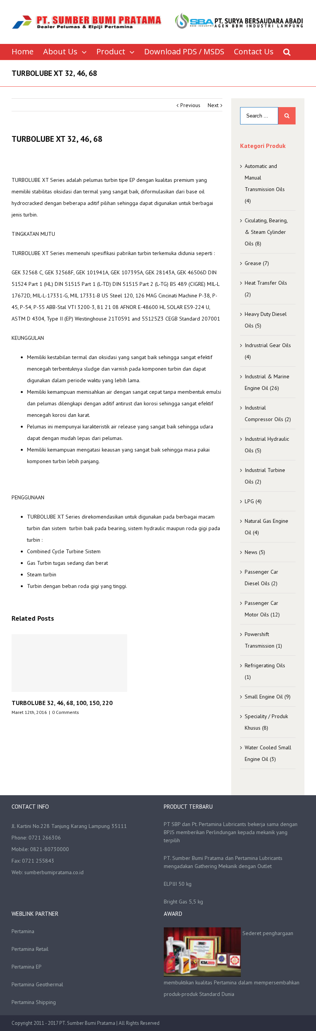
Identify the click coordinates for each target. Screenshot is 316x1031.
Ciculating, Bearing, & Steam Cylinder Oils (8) (266, 232)
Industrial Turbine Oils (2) (265, 476)
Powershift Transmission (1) (263, 640)
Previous (190, 105)
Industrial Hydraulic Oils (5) (267, 444)
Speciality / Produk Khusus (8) (266, 722)
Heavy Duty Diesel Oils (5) (266, 320)
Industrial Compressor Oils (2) (268, 413)
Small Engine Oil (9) (268, 696)
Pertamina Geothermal (37, 984)
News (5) (255, 552)
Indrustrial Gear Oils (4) (268, 351)
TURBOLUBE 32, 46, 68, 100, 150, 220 (62, 703)
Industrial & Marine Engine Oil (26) (267, 382)
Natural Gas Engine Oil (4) (266, 526)
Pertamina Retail (30, 948)
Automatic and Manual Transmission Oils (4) (265, 183)
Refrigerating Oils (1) (265, 671)
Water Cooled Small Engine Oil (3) (268, 753)
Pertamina (23, 931)
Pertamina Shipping (34, 1002)
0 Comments (65, 712)
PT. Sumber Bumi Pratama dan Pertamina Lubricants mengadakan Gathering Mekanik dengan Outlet (223, 862)
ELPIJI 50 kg (178, 883)
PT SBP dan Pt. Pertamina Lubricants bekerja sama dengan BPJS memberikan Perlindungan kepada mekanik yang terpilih (231, 832)
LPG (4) (253, 501)
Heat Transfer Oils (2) (266, 288)
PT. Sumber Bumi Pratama (87, 1023)
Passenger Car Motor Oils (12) (262, 608)
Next (213, 105)
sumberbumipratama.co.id (54, 872)
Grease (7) (257, 263)
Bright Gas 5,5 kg (183, 901)
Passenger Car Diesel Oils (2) (261, 577)
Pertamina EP (27, 966)
